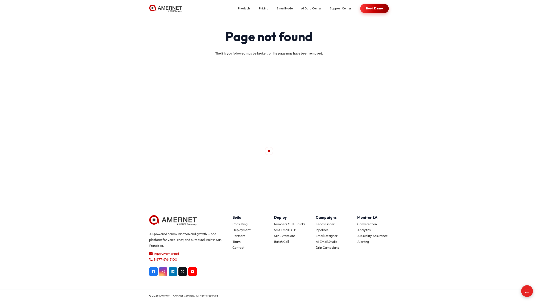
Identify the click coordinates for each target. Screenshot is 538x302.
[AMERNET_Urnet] (165, 8)
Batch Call (281, 242)
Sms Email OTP (285, 230)
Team (236, 242)
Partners (238, 236)
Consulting (240, 224)
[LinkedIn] (173, 271)
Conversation (367, 224)
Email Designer (327, 236)
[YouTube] (192, 271)
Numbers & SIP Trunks (289, 224)
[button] (253, 8)
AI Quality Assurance (372, 236)
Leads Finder (325, 224)
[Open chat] (527, 291)
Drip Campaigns (327, 247)
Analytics (364, 230)
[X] (182, 271)
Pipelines (322, 230)
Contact (238, 247)
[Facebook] (153, 271)
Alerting (363, 242)
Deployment (241, 230)
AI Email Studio (327, 242)
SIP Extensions (284, 236)
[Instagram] (163, 271)
